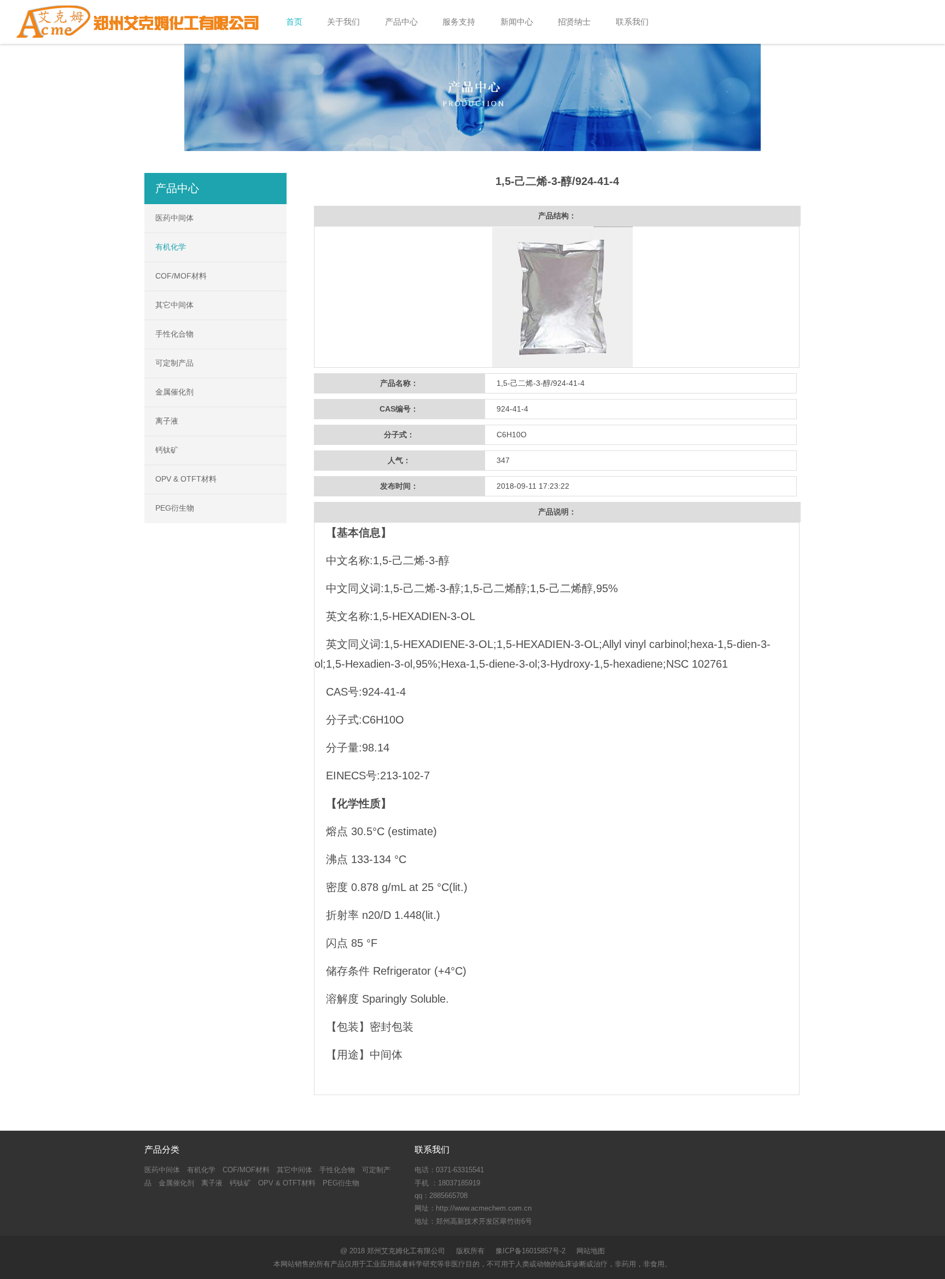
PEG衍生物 (174, 508)
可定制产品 (174, 362)
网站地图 (590, 1251)
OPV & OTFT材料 (186, 478)
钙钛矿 (166, 449)
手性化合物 (174, 333)
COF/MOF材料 (181, 275)
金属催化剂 (174, 391)
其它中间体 (174, 304)
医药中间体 (174, 217)
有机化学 (170, 246)
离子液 (166, 420)
